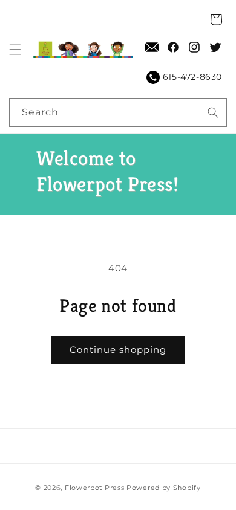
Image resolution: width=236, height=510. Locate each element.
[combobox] (118, 112)
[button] (15, 49)
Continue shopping (118, 349)
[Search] (213, 112)
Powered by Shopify (163, 487)
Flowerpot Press (95, 487)
